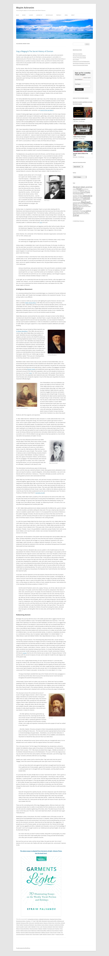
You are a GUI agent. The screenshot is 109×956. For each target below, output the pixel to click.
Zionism (49, 934)
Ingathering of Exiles (59, 925)
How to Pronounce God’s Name (80, 65)
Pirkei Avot (80, 205)
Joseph (26, 926)
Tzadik (40, 934)
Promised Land (50, 928)
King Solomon (83, 200)
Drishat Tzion (51, 923)
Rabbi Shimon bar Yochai (84, 206)
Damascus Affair (25, 923)
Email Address (79, 79)
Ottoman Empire (34, 928)
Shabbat (82, 212)
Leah (41, 926)
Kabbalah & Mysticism (44, 919)
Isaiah (81, 197)
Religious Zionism (45, 932)
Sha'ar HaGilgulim (76, 212)
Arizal (79, 188)
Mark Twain (55, 926)
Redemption (38, 932)
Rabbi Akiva (75, 206)
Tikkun (86, 212)
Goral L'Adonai (44, 925)
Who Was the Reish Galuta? (79, 55)
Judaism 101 (39, 15)
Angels (74, 189)
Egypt (88, 190)
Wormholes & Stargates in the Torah (81, 63)
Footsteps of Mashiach (28, 925)
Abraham (76, 187)
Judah (29, 926)
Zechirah (45, 934)
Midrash (81, 203)
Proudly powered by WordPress (23, 948)
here (41, 222)
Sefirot (88, 211)
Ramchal (23, 932)
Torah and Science (78, 213)
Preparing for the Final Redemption (81, 61)
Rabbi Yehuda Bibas (30, 302)
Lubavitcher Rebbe (77, 202)
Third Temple (35, 934)
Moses (75, 205)
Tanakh (58, 932)
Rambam (76, 207)
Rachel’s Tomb (31, 369)
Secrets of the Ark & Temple (79, 57)
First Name (77, 84)
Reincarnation (77, 209)
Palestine (40, 928)
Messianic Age (76, 203)
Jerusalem (21, 926)
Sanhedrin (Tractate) (79, 211)
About (73, 15)
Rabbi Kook (34, 930)
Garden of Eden (78, 196)
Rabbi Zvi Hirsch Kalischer (53, 930)
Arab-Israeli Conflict (52, 921)
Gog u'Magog (38, 925)
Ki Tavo (38, 926)
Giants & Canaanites (77, 54)
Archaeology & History (33, 919)
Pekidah (45, 928)
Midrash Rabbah (88, 203)
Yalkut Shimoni (86, 213)
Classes (31, 15)
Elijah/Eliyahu (76, 192)
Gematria (87, 195)
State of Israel (53, 932)
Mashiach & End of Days (55, 919)
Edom (86, 190)
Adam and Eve (86, 187)
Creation (81, 190)
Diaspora (45, 923)
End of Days (57, 923)
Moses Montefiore (24, 928)
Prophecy (58, 15)
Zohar (52, 934)
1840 (37, 921)
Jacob (88, 197)
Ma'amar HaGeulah (47, 926)
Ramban (18, 932)
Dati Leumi (31, 923)
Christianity (75, 190)
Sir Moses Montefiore (22, 331)
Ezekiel (21, 925)
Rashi (81, 208)
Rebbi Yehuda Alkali (29, 932)
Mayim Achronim (25, 7)
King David (76, 200)
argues (25, 653)
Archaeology (49, 15)
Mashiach (60, 926)
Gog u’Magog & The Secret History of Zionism (34, 51)
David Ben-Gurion (39, 923)
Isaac (78, 197)
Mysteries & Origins (20, 921)
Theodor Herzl (28, 934)
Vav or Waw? (76, 59)
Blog (17, 15)
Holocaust (51, 925)
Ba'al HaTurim (85, 189)
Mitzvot (18, 928)
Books (23, 15)
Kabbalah (33, 926)
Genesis (75, 197)
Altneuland (44, 921)
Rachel (61, 930)
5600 (40, 921)
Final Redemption (78, 194)
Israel (66, 15)
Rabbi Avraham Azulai (25, 930)
